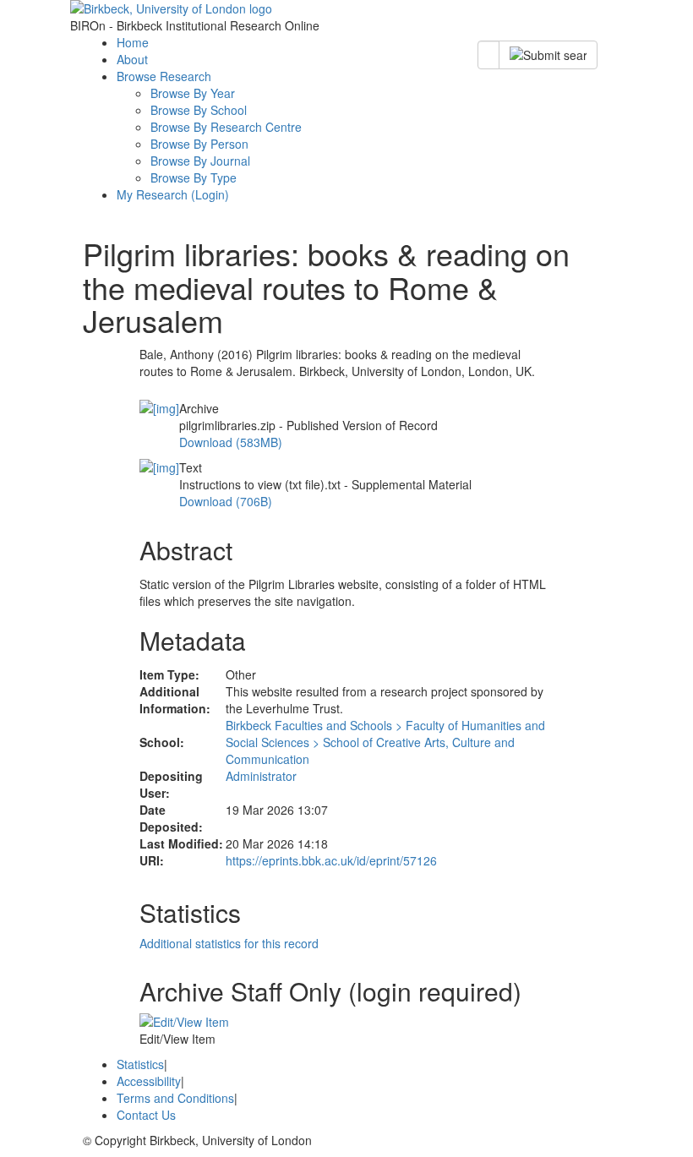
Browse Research (164, 76)
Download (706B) (225, 501)
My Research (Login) (173, 194)
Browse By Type (193, 177)
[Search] (548, 55)
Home (133, 42)
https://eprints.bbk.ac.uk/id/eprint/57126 (331, 860)
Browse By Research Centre (226, 126)
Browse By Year (192, 93)
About (132, 59)
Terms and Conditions (175, 1097)
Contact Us (146, 1114)
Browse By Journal (200, 160)
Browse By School (198, 109)
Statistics (140, 1064)
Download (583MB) (230, 442)
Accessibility (149, 1080)
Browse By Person (199, 143)
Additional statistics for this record (229, 943)
